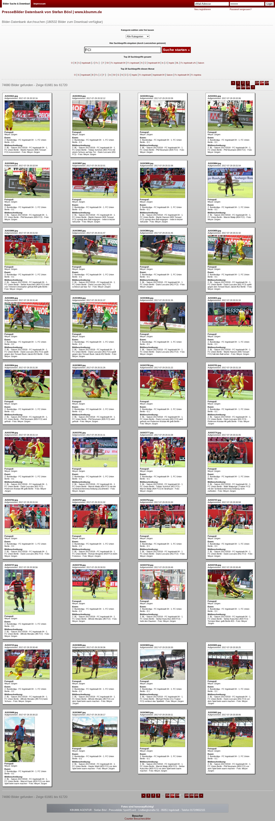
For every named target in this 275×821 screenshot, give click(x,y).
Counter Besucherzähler (138, 818)
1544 (267, 82)
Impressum (39, 3)
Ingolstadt (86, 63)
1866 (244, 86)
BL (177, 63)
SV (107, 63)
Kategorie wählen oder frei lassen (137, 30)
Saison (201, 63)
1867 (248, 86)
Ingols (171, 63)
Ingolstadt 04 (154, 63)
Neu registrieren (202, 9)
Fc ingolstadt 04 (118, 63)
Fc (97, 63)
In (163, 63)
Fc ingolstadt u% (188, 63)
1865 (239, 86)
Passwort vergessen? (241, 9)
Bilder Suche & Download (16, 3)
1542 (257, 82)
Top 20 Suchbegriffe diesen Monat (137, 69)
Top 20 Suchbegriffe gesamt (137, 57)
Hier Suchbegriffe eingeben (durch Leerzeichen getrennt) (137, 43)
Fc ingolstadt (133, 63)
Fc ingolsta (196, 75)
